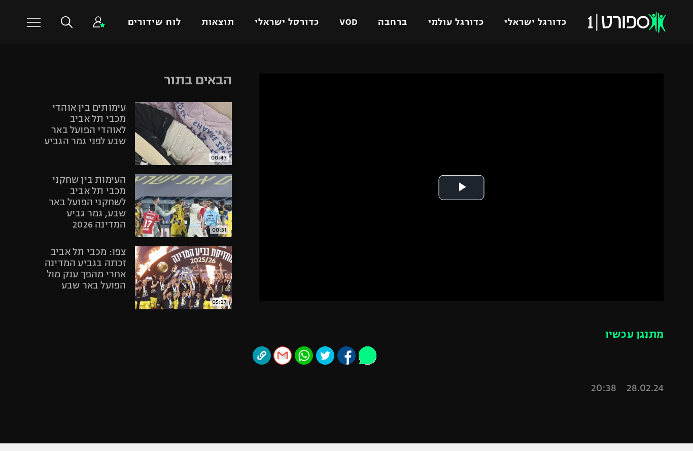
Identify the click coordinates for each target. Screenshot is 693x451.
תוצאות (217, 22)
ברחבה (392, 22)
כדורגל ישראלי (535, 22)
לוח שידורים (154, 22)
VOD (348, 22)
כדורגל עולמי (456, 22)
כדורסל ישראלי (287, 22)
